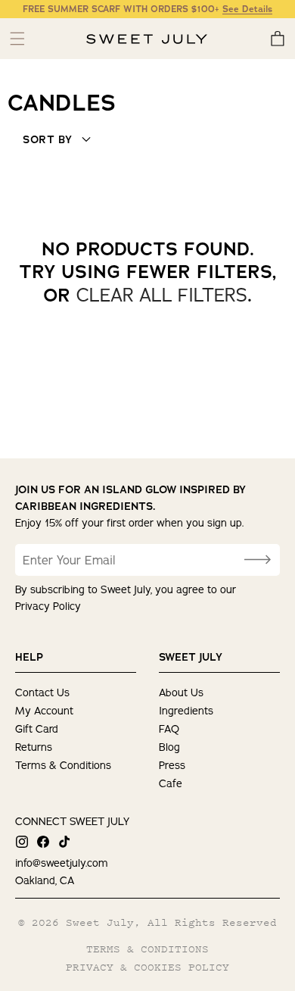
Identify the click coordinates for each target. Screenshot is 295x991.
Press (172, 765)
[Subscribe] (257, 560)
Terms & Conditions (63, 765)
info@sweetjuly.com (61, 863)
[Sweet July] (146, 39)
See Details (247, 9)
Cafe (170, 783)
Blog (169, 747)
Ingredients (186, 710)
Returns (33, 747)
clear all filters (161, 294)
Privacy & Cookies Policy (147, 967)
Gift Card (36, 729)
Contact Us (42, 692)
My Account (44, 710)
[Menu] (17, 38)
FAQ (169, 729)
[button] (277, 38)
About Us (181, 692)
